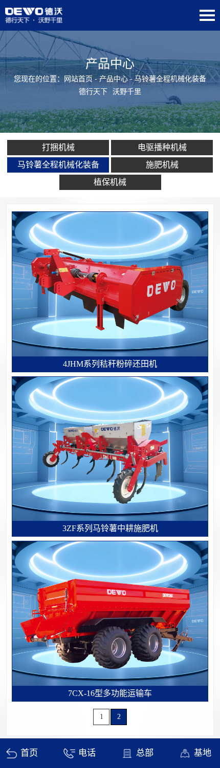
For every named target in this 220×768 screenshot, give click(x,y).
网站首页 (78, 79)
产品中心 (113, 79)
